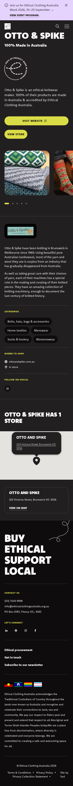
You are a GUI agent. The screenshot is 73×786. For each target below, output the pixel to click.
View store (15, 134)
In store (13, 367)
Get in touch (12, 657)
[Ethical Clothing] (7, 26)
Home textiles (17, 330)
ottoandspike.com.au (22, 361)
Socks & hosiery (18, 339)
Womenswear (45, 339)
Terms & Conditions (19, 772)
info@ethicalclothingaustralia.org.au (26, 606)
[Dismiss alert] (66, 5)
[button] (6, 203)
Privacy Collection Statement (30, 776)
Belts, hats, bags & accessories (28, 321)
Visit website (32, 121)
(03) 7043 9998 (13, 601)
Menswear (41, 330)
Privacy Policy (44, 772)
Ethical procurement (18, 650)
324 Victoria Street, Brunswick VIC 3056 (36, 446)
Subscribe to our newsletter (23, 665)
